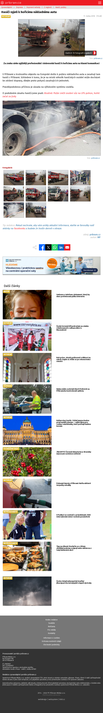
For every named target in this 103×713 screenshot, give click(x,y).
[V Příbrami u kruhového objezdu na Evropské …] (51, 129)
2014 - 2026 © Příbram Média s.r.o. (51, 694)
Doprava (19, 7)
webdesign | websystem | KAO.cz (51, 699)
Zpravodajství (6, 7)
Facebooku (19, 228)
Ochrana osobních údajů (51, 641)
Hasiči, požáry (60, 7)
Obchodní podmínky (51, 645)
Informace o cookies (51, 638)
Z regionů (48, 7)
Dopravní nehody (33, 7)
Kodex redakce (51, 620)
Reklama (51, 626)
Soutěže (51, 623)
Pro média (51, 630)
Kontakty (51, 633)
